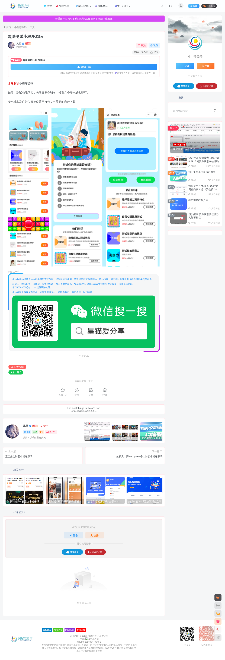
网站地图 (69, 629)
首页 (8, 27)
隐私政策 (47, 629)
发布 (195, 5)
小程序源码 (20, 27)
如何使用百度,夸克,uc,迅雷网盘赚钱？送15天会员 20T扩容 (203, 189)
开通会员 (210, 5)
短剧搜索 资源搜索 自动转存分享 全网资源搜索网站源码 (203, 159)
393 (28, 431)
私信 (155, 45)
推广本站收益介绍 (198, 200)
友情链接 (81, 629)
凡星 (18, 43)
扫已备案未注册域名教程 (202, 171)
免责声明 (58, 629)
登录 (75, 535)
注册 (96, 535)
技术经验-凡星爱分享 (98, 635)
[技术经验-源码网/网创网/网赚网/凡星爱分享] (22, 638)
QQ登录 (74, 552)
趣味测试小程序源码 (25, 36)
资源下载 (86, 66)
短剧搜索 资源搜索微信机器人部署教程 (203, 215)
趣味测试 (13, 83)
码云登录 (97, 552)
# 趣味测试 (16, 372)
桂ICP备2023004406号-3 (89, 641)
